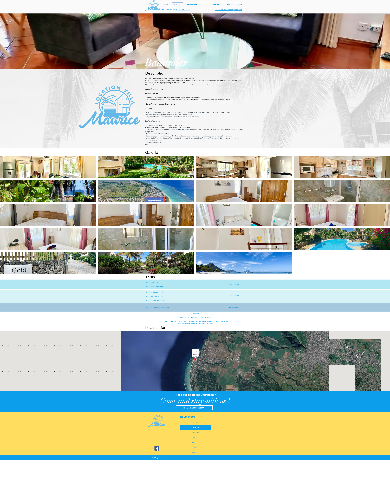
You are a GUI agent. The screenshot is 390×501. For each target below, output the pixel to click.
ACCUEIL (196, 422)
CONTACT (195, 453)
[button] (48, 167)
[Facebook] (156, 448)
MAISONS (195, 427)
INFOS (196, 448)
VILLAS (195, 437)
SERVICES (195, 443)
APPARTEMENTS (196, 432)
